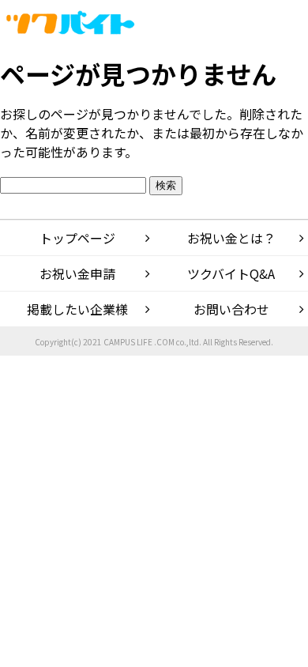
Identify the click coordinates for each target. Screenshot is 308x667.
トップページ (77, 237)
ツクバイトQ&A (231, 273)
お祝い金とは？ (231, 237)
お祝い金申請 (77, 273)
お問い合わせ (231, 309)
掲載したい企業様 (77, 309)
